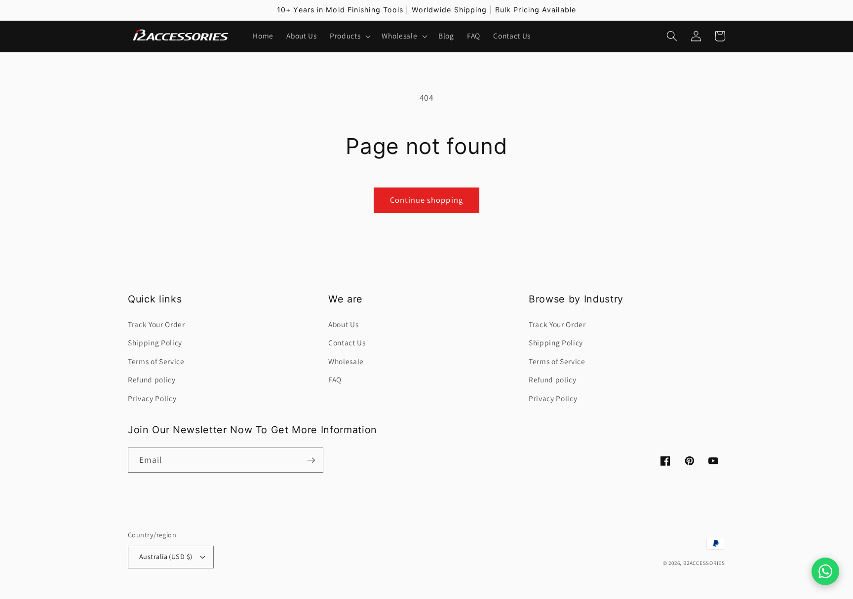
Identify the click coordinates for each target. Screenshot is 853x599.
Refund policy (152, 379)
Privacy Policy (152, 398)
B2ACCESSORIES (704, 563)
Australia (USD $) (165, 556)
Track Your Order (156, 324)
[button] (349, 36)
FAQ (335, 379)
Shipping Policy (155, 342)
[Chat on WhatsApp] (825, 571)
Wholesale (346, 361)
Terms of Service (156, 361)
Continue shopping (426, 199)
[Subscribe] (311, 460)
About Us (343, 324)
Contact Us (347, 342)
